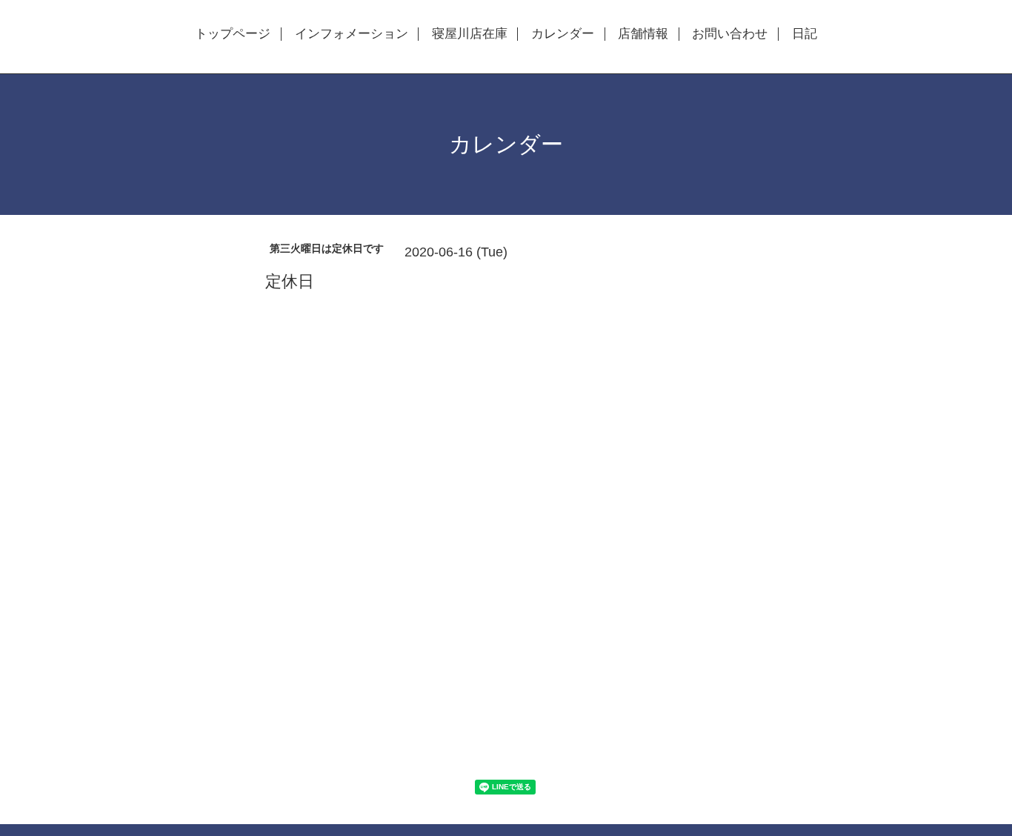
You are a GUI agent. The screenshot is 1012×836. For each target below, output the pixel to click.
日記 (804, 34)
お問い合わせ (730, 34)
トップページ (232, 34)
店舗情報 (643, 34)
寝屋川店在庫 (469, 34)
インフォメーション (351, 34)
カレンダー (562, 34)
